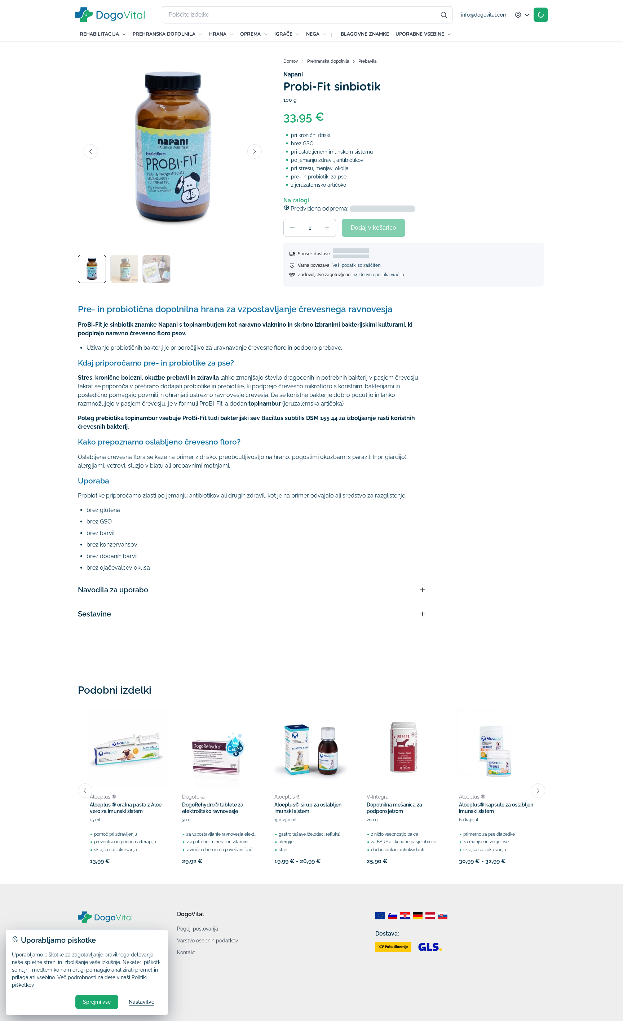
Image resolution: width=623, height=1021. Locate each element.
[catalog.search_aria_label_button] (444, 15)
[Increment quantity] (327, 228)
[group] (173, 147)
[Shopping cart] (541, 15)
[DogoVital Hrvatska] (405, 915)
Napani (293, 74)
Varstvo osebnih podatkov (207, 940)
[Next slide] (254, 151)
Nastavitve (141, 1002)
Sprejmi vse (97, 1002)
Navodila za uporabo (113, 589)
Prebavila (367, 61)
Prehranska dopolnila (328, 61)
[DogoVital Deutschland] (418, 915)
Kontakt (186, 952)
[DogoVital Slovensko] (442, 915)
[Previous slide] (91, 151)
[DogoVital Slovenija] (393, 915)
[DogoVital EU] (380, 915)
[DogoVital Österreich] (430, 915)
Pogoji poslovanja (197, 929)
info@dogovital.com (484, 15)
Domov (290, 61)
